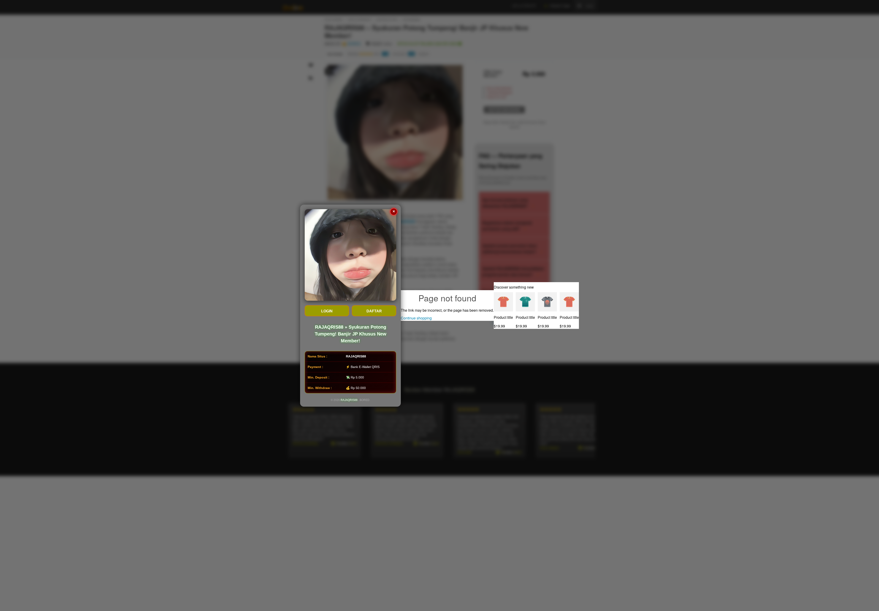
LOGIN (327, 311)
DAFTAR (374, 311)
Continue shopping (416, 318)
